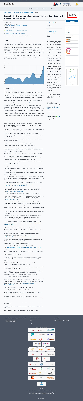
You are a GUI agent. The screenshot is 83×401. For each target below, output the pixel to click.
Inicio (29, 8)
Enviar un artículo (72, 21)
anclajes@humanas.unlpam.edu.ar (47, 393)
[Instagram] (68, 53)
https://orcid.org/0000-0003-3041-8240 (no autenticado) (16, 25)
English (67, 29)
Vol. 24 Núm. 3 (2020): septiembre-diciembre (23, 12)
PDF (49, 22)
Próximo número (45, 8)
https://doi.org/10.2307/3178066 (11, 199)
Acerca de (53, 8)
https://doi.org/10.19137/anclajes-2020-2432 (15, 33)
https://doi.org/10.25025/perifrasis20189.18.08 (14, 191)
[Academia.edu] (69, 45)
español (67, 30)
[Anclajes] (41, 4)
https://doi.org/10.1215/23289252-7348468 (33, 102)
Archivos (37, 8)
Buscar (31, 323)
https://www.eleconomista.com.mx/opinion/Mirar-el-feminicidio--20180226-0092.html (22, 247)
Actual (32, 8)
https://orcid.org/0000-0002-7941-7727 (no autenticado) (16, 30)
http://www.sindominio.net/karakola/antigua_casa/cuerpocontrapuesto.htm (20, 236)
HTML (55, 22)
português (68, 32)
